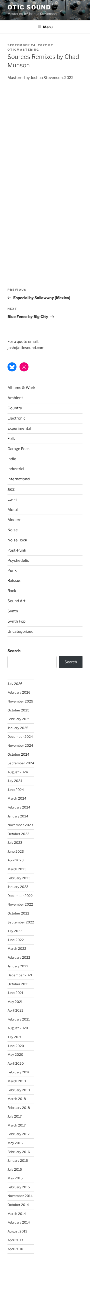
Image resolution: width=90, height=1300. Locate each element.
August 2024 (18, 772)
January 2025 (18, 728)
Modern (15, 520)
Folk (11, 438)
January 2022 (18, 966)
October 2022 (18, 913)
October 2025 (19, 710)
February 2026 (19, 692)
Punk (12, 570)
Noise (13, 530)
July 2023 (15, 842)
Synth (13, 611)
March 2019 (17, 1081)
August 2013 (17, 1231)
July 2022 (15, 931)
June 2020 (16, 1046)
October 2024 (18, 754)
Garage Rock (19, 449)
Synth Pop (17, 621)
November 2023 (20, 825)
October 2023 (18, 834)
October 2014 (18, 1205)
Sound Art (17, 601)
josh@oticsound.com (26, 348)
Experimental (19, 428)
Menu (47, 27)
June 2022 (16, 940)
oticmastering (23, 49)
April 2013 (15, 1240)
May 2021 (15, 1002)
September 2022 (21, 922)
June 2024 (16, 790)
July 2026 (15, 684)
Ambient (15, 398)
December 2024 (20, 736)
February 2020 (19, 1072)
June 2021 (15, 993)
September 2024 (21, 763)
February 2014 (19, 1222)
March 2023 (17, 869)
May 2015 (15, 1178)
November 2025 (20, 701)
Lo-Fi (12, 499)
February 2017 (19, 1134)
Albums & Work (21, 388)
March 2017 (17, 1125)
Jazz (11, 489)
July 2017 (15, 1116)
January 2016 (18, 1160)
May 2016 (15, 1143)
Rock (12, 591)
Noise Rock (17, 540)
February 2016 (19, 1152)
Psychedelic (18, 560)
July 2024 (15, 781)
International (19, 479)
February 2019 (19, 1090)
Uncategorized (21, 631)
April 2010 (15, 1249)
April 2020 (16, 1063)
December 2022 (20, 896)
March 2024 (17, 798)
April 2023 (16, 860)
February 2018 (19, 1108)
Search (14, 651)
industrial (16, 469)
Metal (13, 509)
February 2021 (19, 1019)
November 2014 (20, 1196)
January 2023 (18, 887)
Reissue (15, 580)
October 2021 (18, 984)
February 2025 (19, 719)
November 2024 (20, 745)
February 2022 (19, 957)
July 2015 (15, 1169)
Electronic (17, 418)
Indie (12, 459)
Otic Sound (29, 7)
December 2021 (20, 975)
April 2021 (15, 1010)
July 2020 (15, 1037)
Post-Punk (17, 550)
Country (15, 408)
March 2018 (17, 1099)
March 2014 (17, 1214)
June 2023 (16, 851)
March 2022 (17, 948)
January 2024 (18, 816)
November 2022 (20, 904)
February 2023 (19, 878)
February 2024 (19, 807)
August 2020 (18, 1028)
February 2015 (19, 1187)
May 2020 (15, 1054)
